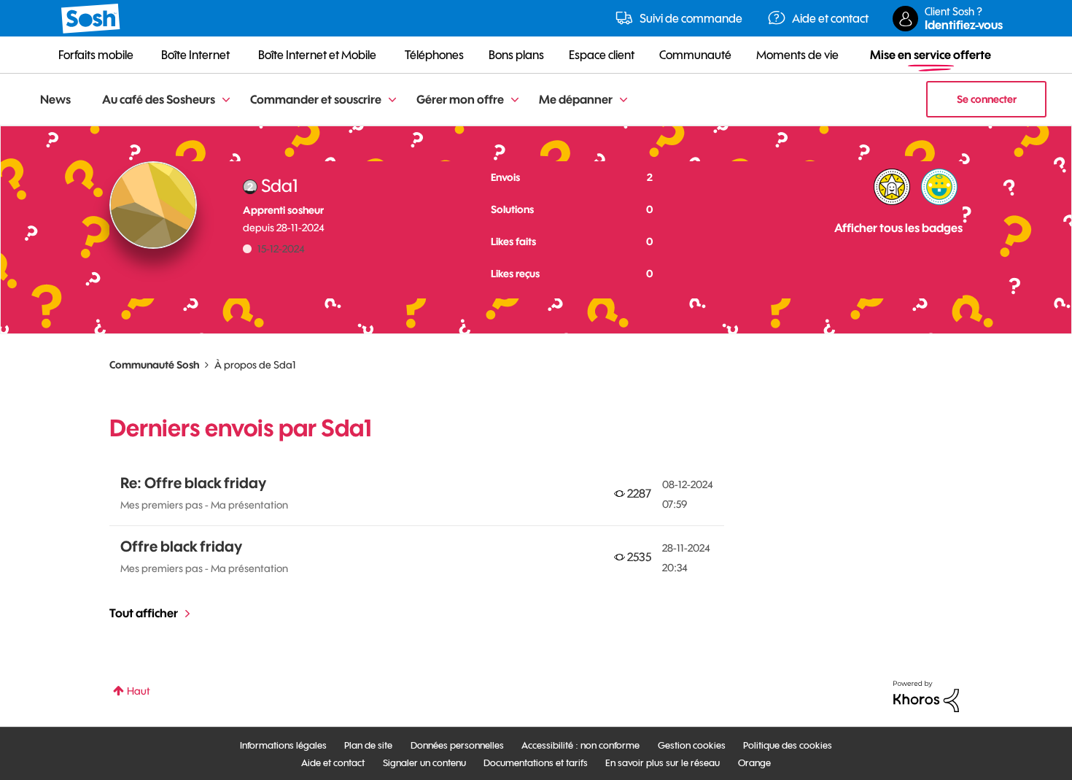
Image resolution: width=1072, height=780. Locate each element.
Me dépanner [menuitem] (576, 99)
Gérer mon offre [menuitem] (460, 99)
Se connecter (987, 99)
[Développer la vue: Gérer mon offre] (515, 100)
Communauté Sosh (154, 364)
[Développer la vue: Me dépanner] (623, 100)
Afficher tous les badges (898, 227)
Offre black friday (181, 546)
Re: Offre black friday (193, 483)
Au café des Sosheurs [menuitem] (158, 99)
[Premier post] (939, 187)
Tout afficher (143, 613)
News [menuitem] (55, 99)
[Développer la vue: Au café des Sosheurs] (226, 100)
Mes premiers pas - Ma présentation (204, 505)
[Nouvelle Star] (892, 187)
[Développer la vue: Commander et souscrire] (392, 100)
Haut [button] (138, 691)
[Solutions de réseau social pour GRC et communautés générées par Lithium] (926, 695)
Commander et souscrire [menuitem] (315, 99)
